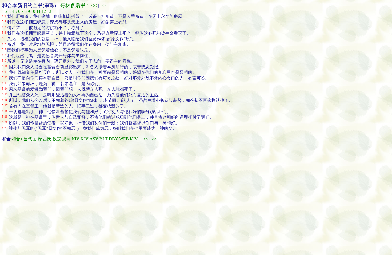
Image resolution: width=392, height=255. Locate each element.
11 (38, 11)
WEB (124, 139)
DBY (113, 139)
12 (44, 11)
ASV (94, 139)
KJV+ (135, 139)
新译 (37, 139)
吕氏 (47, 139)
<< (94, 5)
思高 (66, 139)
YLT (103, 139)
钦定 (57, 139)
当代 (28, 139)
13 (49, 11)
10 (33, 11)
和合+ (17, 139)
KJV (85, 139)
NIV (75, 139)
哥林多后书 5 (75, 5)
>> (102, 5)
